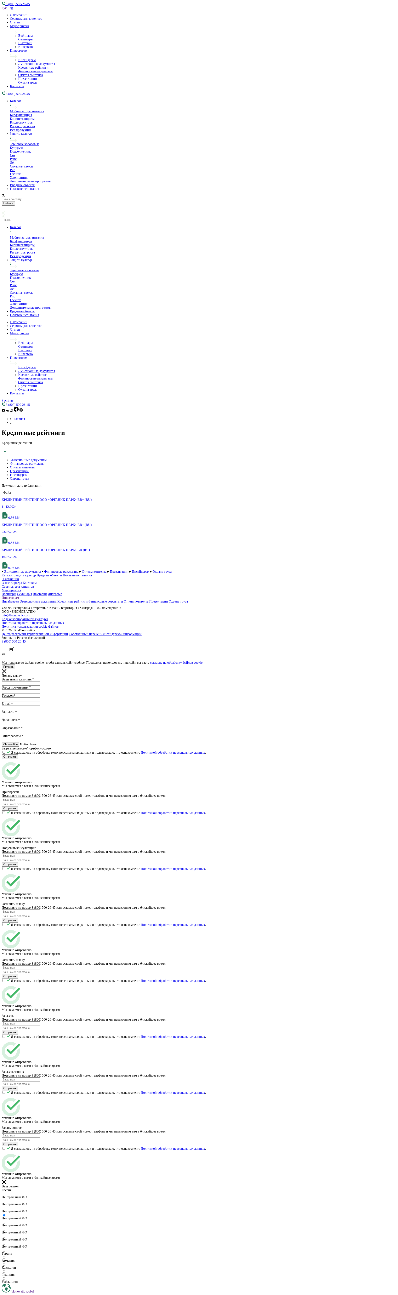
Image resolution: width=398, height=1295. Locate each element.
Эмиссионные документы (36, 63)
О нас (6, 582)
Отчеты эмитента (30, 75)
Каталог (15, 101)
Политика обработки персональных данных (33, 622)
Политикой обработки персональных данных (173, 752)
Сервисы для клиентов (26, 18)
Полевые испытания (24, 188)
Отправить (10, 756)
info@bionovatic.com (16, 615)
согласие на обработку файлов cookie (176, 662)
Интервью (25, 47)
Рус (4, 8)
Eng (10, 8)
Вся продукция (20, 130)
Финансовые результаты (35, 71)
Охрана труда (27, 82)
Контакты (17, 86)
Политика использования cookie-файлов (30, 626)
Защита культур (21, 133)
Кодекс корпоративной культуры (25, 619)
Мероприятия (19, 26)
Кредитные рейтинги (33, 67)
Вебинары (25, 35)
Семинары (25, 39)
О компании (18, 15)
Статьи (15, 22)
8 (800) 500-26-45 (14, 641)
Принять (8, 666)
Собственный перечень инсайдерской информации (105, 634)
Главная (19, 419)
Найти (7, 203)
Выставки (25, 43)
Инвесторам (18, 50)
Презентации (27, 78)
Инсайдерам (27, 60)
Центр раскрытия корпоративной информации (35, 634)
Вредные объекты (22, 185)
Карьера (16, 582)
